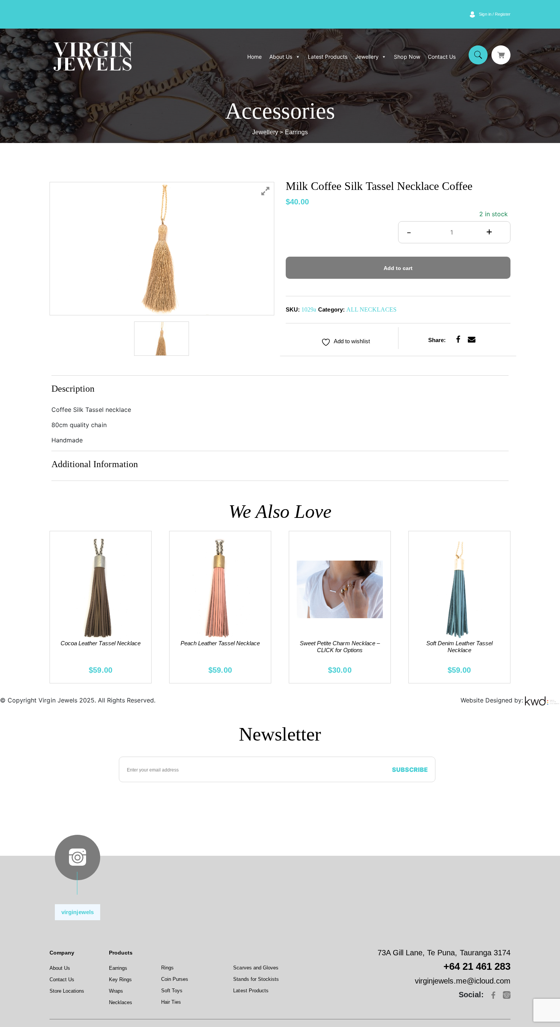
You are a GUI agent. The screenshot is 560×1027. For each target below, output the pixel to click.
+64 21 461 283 (476, 966)
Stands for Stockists (256, 979)
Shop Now (407, 56)
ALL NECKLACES (371, 309)
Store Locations (67, 991)
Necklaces (120, 1002)
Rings (167, 968)
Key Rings (120, 979)
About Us (280, 56)
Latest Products (327, 56)
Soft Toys (171, 990)
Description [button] (72, 389)
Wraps (116, 991)
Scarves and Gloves (255, 968)
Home (254, 56)
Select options (339, 606)
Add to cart (398, 268)
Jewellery (367, 56)
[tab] (280, 390)
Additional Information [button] (94, 464)
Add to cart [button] (100, 591)
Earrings (118, 968)
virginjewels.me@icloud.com (462, 981)
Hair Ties (171, 1002)
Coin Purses (174, 979)
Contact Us (442, 56)
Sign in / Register (494, 14)
